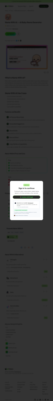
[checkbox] (15, 203)
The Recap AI (30, 203)
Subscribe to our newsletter (25, 203)
